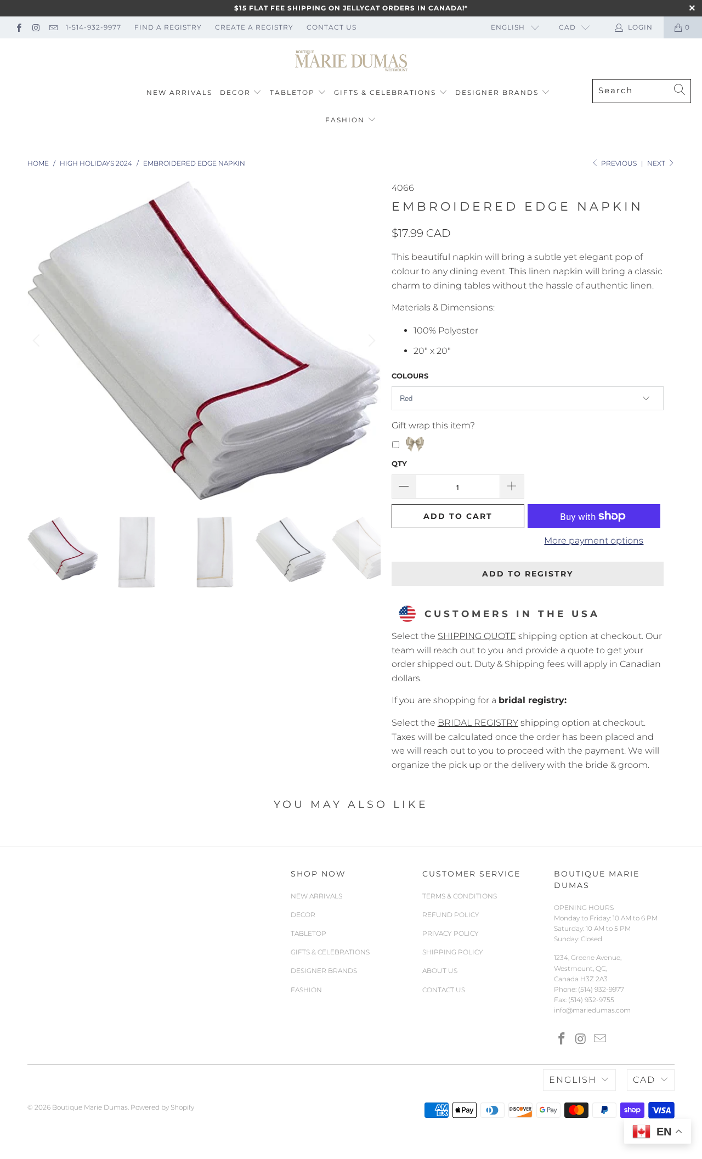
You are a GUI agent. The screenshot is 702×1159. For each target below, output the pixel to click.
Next (657, 163)
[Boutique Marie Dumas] (351, 61)
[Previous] (38, 340)
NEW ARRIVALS (179, 92)
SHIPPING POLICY (452, 952)
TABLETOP (292, 92)
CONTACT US (331, 27)
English (508, 27)
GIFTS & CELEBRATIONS (385, 92)
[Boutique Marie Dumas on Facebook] (18, 27)
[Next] (370, 340)
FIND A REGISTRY (168, 27)
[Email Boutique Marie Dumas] (53, 27)
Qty (399, 463)
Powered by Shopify (162, 1107)
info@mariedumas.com (592, 1010)
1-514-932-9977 (93, 27)
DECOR (235, 92)
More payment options (593, 540)
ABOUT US (439, 970)
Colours (410, 375)
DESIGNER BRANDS (497, 92)
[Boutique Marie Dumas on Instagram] (35, 27)
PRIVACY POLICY (450, 933)
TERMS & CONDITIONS (459, 896)
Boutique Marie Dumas (90, 1107)
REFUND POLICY (450, 915)
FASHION (345, 120)
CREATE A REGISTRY (254, 27)
